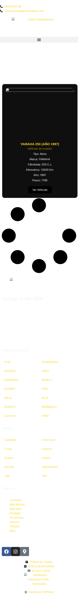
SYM (45, 388)
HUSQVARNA (50, 362)
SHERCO (10, 407)
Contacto (15, 500)
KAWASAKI (11, 380)
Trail (7, 475)
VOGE (45, 371)
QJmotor (10, 415)
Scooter (9, 467)
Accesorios (17, 517)
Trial (44, 475)
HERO (45, 415)
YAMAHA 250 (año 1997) (39, 144)
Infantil (46, 458)
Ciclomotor (48, 440)
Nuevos (14, 522)
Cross (8, 449)
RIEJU (8, 398)
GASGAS (10, 371)
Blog (12, 530)
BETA (45, 398)
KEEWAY (10, 388)
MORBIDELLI (49, 407)
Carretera (10, 440)
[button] (39, 40)
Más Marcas (17, 504)
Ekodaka (15, 513)
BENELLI (47, 380)
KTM (7, 362)
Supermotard (50, 467)
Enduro (9, 458)
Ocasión (15, 526)
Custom (47, 449)
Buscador (15, 508)
